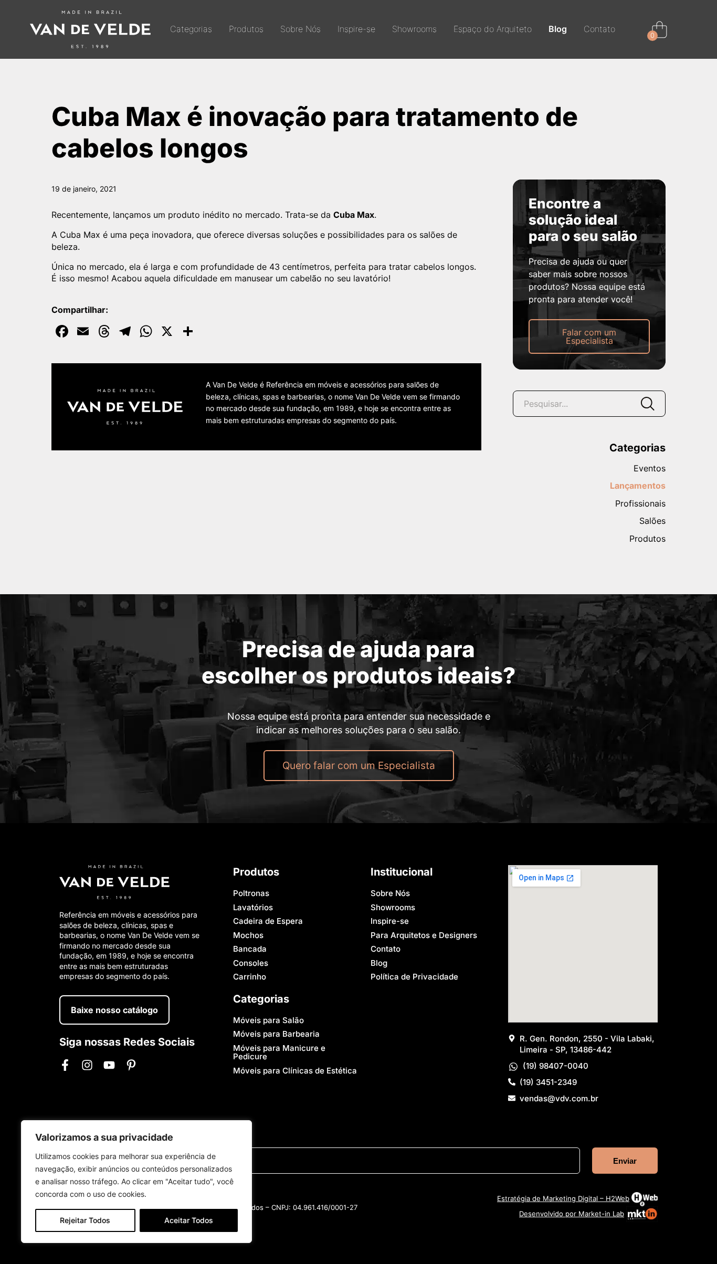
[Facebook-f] (65, 1065)
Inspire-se (356, 29)
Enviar (625, 1160)
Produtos (246, 29)
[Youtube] (109, 1065)
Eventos (650, 468)
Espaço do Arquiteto (493, 29)
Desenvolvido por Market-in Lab (571, 1213)
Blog (558, 29)
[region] (136, 1181)
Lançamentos (638, 486)
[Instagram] (87, 1065)
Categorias (191, 29)
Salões (652, 521)
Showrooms (414, 29)
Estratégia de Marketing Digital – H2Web (563, 1198)
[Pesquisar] (647, 403)
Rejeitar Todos (85, 1220)
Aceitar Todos (188, 1220)
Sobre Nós (300, 29)
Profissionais (640, 504)
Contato (599, 29)
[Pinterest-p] (131, 1065)
